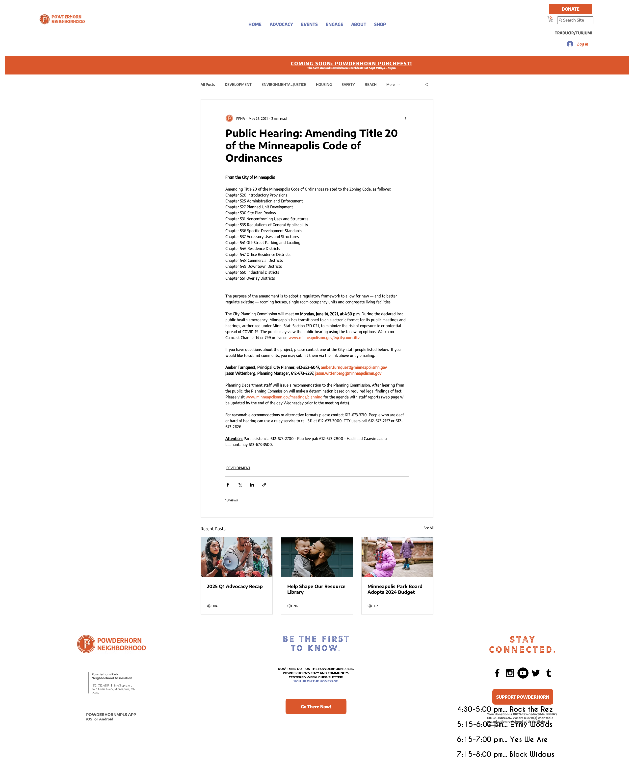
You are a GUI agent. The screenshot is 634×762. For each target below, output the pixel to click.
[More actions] (406, 118)
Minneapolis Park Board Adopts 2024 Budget (395, 589)
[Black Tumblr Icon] (548, 673)
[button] (281, 24)
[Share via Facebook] (227, 484)
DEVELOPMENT (238, 84)
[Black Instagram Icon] (510, 673)
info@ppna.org (123, 685)
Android (106, 719)
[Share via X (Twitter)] (240, 484)
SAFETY (348, 84)
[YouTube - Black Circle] (522, 673)
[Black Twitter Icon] (535, 673)
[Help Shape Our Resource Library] (317, 557)
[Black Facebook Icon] (497, 673)
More (390, 84)
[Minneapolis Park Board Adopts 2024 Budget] (397, 557)
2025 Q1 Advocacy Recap (235, 586)
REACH (370, 84)
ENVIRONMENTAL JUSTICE (284, 84)
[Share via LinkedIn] (252, 484)
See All (428, 528)
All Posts (208, 84)
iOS (89, 719)
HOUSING (324, 84)
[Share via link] (264, 484)
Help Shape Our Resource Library (316, 589)
